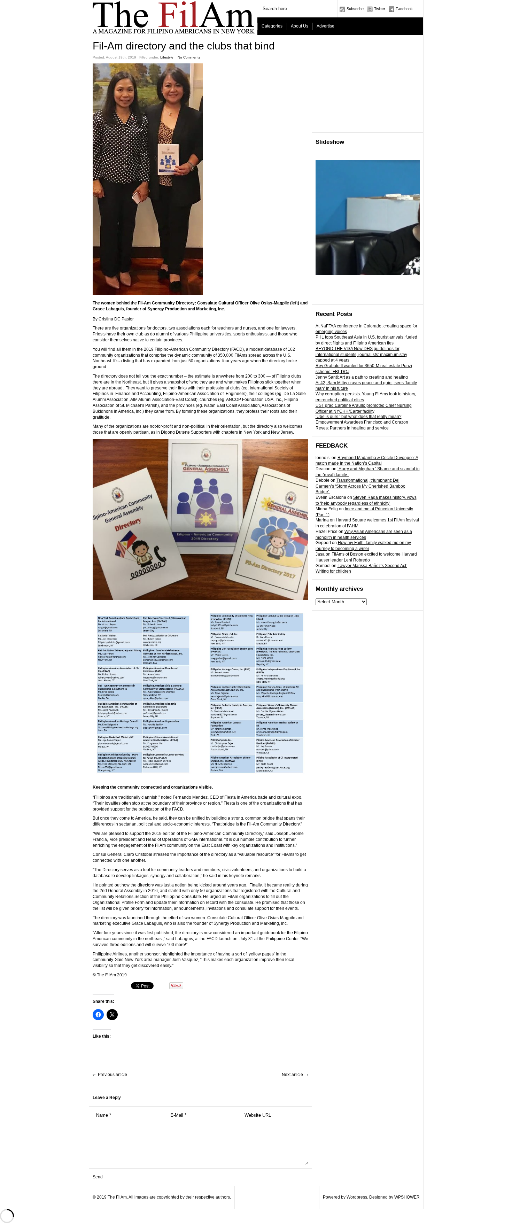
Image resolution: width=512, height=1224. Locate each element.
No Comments (189, 57)
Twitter (379, 9)
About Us (299, 26)
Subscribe (355, 9)
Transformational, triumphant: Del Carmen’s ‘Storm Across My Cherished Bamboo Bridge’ (360, 486)
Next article (292, 1074)
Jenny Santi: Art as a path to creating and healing (362, 377)
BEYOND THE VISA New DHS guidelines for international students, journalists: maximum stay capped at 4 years (361, 354)
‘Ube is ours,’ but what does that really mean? (359, 416)
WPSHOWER (407, 1197)
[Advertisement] (368, 83)
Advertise (325, 26)
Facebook (404, 9)
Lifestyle (166, 57)
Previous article (112, 1074)
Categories (272, 26)
